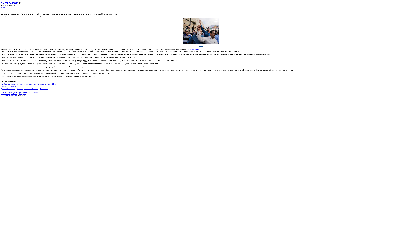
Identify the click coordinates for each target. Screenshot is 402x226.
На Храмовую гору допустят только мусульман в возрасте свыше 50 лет (29, 84)
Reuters (201, 46)
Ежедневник (22, 92)
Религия (4, 86)
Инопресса (22, 94)
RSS (29, 92)
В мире (3, 7)
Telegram (35, 92)
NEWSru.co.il (5, 94)
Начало (3, 92)
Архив (15, 92)
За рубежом (44, 89)
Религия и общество (31, 89)
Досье (10, 92)
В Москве (14, 94)
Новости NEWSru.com (10, 95)
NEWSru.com (9, 2)
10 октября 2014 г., (15, 86)
